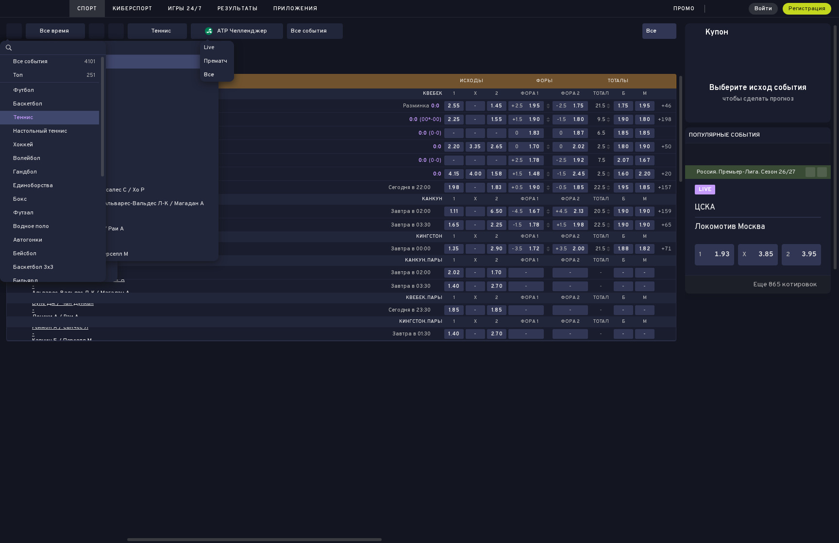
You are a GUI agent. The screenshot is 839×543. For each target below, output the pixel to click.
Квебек (432, 94)
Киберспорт (132, 8)
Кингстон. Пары (420, 322)
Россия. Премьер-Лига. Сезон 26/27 (746, 172)
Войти (763, 9)
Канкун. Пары (423, 260)
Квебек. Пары (424, 298)
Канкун (432, 199)
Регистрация (807, 9)
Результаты (238, 8)
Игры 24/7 (185, 8)
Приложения (295, 8)
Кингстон (429, 237)
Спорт (87, 8)
